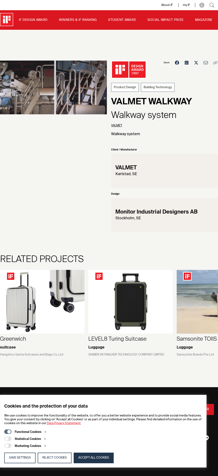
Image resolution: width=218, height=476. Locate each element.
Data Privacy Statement (64, 423)
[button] (201, 5)
